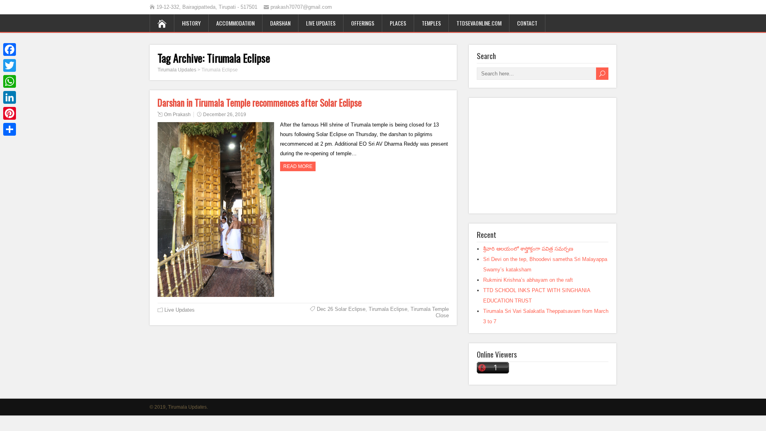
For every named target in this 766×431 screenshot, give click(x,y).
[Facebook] (10, 49)
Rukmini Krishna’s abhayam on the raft (528, 280)
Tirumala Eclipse (388, 309)
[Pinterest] (10, 113)
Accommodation (235, 23)
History (191, 23)
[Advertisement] (542, 156)
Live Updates (321, 23)
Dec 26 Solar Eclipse (341, 309)
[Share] (10, 129)
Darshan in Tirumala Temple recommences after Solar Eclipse (260, 102)
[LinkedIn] (10, 97)
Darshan (280, 23)
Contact (527, 23)
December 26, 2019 (224, 114)
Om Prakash (177, 114)
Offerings (362, 23)
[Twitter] (10, 65)
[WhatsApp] (10, 81)
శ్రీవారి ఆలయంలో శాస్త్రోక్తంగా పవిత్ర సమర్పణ (528, 249)
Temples (431, 23)
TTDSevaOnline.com (478, 23)
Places (398, 23)
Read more (297, 166)
